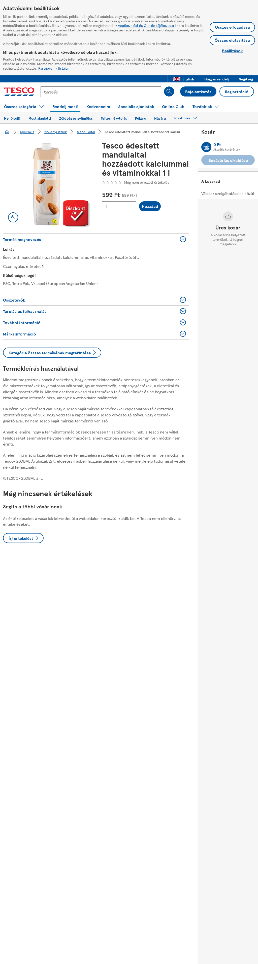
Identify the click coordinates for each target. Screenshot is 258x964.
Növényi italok (55, 131)
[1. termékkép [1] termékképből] (46, 184)
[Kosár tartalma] (206, 147)
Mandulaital (86, 131)
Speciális (27, 131)
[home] (7, 132)
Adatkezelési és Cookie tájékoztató (146, 25)
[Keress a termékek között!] (169, 91)
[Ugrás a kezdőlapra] (19, 91)
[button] (183, 78)
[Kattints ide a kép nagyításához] (13, 217)
